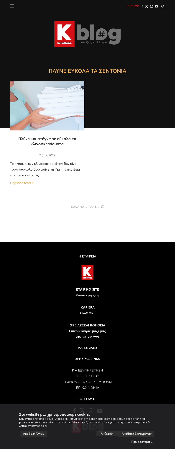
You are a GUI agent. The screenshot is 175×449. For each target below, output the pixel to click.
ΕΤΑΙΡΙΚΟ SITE (87, 289)
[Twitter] (146, 6)
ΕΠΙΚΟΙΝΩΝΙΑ (87, 387)
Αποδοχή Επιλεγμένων (137, 434)
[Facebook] (142, 6)
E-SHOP (133, 6)
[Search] (163, 6)
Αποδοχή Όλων (33, 434)
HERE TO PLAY (87, 376)
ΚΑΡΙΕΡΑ (88, 307)
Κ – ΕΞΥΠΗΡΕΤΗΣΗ (87, 370)
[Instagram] (151, 6)
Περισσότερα (140, 442)
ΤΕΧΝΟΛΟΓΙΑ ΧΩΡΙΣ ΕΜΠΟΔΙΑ (87, 382)
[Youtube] (156, 6)
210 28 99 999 (87, 337)
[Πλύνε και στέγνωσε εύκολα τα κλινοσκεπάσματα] (47, 105)
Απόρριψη (107, 433)
